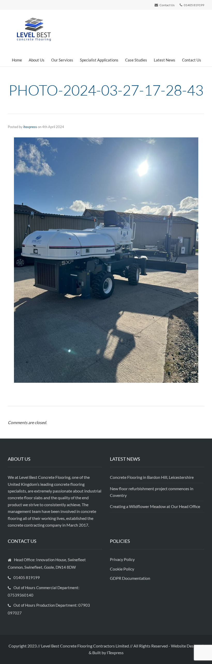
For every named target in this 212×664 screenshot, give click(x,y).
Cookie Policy (122, 568)
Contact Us (191, 60)
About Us (36, 60)
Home (17, 60)
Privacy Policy (122, 559)
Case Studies (136, 60)
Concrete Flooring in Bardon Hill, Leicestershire (152, 477)
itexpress (30, 127)
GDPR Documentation (130, 578)
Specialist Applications (99, 60)
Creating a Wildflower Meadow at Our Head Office (155, 506)
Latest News (164, 60)
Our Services (62, 60)
